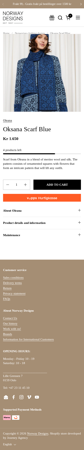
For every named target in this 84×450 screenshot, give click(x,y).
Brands (7, 334)
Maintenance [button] (11, 235)
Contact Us (10, 318)
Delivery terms (12, 282)
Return (7, 288)
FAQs (6, 298)
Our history (10, 323)
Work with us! (12, 328)
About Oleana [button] (12, 210)
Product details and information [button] (24, 222)
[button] (60, 17)
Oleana (7, 120)
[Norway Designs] (13, 17)
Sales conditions (13, 277)
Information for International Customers (28, 339)
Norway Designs (37, 433)
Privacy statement (14, 293)
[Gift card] (51, 17)
